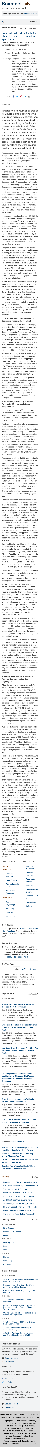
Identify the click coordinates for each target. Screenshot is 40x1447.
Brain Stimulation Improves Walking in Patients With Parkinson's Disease (18, 1100)
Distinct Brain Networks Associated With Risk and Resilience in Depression (19, 1120)
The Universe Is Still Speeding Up (16, 1189)
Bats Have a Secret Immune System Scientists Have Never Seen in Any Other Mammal (20, 1148)
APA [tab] (24, 969)
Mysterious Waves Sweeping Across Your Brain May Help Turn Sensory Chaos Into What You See (19, 1307)
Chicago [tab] (33, 969)
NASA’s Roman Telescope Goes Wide (18, 1210)
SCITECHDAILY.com (17, 1142)
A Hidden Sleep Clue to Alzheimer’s (17, 1200)
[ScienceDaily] (16, 4)
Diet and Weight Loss (12, 885)
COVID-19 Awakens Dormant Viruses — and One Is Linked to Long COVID (19, 1334)
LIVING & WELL (6, 1253)
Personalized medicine (31, 873)
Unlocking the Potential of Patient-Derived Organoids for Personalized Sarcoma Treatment (19, 1027)
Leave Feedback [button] (11, 1403)
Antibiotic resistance (30, 867)
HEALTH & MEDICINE (8, 1224)
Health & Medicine (7, 868)
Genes (6, 1235)
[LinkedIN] (25, 96)
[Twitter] (17, 96)
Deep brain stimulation (30, 880)
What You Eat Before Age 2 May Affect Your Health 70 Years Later (20, 1280)
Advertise (34, 1414)
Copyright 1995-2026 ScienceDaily (18, 1420)
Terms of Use (34, 1417)
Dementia (7, 1246)
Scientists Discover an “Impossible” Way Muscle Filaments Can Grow (17, 1154)
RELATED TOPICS (9, 861)
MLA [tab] (17, 969)
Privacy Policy (6, 1417)
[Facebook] (13, 96)
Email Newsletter (11, 1358)
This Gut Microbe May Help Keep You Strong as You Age (18, 1328)
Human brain (31, 902)
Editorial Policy (20, 1417)
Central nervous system (32, 890)
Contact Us (9, 1407)
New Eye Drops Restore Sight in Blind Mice (20, 1207)
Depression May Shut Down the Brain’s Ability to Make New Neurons (18, 1286)
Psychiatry (10, 908)
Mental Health (11, 916)
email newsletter (30, 13)
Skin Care (7, 1264)
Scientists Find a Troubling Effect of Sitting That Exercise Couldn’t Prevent (18, 1167)
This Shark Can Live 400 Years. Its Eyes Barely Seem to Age (19, 1323)
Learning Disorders (10, 1242)
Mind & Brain (8, 897)
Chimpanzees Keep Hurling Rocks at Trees (20, 1214)
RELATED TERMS (29, 861)
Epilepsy (9, 912)
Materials (5, 928)
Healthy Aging (9, 1260)
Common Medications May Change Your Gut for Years (19, 1291)
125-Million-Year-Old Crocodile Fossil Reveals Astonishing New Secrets (20, 1161)
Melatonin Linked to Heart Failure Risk (18, 1192)
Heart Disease (11, 880)
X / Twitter (9, 1382)
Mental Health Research (11, 891)
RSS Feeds (9, 1361)
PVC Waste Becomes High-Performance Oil (20, 1185)
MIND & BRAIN (6, 1239)
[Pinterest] (21, 96)
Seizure (29, 906)
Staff (16, 1414)
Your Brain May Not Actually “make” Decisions (17, 1300)
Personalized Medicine (11, 875)
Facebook (9, 1378)
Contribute (24, 1414)
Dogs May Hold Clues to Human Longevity (20, 1182)
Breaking (5, 1176)
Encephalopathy (32, 897)
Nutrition (6, 1257)
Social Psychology (10, 903)
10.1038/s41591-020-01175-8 (16, 957)
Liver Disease (8, 1228)
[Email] (28, 96)
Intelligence (7, 1249)
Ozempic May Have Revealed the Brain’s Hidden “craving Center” (19, 1313)
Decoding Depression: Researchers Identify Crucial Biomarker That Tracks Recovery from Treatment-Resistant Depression (18, 1077)
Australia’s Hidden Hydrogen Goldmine (18, 1196)
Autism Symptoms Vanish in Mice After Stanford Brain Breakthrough (18, 1005)
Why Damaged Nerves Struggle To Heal (19, 1203)
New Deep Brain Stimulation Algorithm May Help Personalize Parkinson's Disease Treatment (20, 1050)
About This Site (6, 1414)
